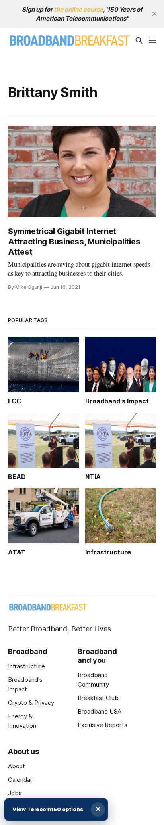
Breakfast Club (98, 698)
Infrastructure (26, 666)
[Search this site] (139, 40)
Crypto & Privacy (31, 702)
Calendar (20, 779)
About (16, 766)
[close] (154, 14)
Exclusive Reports (102, 725)
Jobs (15, 793)
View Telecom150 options (47, 809)
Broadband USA (99, 711)
